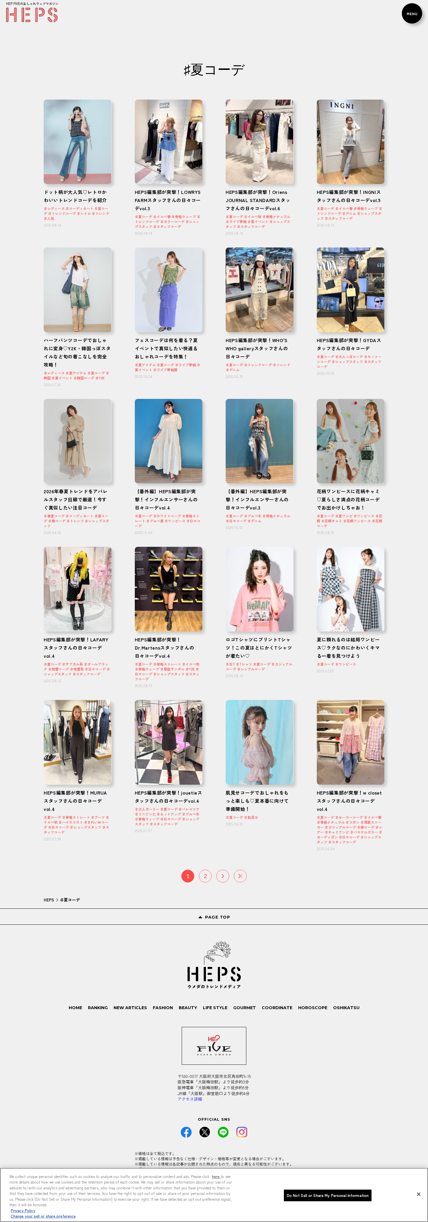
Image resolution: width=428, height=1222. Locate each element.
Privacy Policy (23, 1210)
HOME (75, 1007)
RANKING (98, 1007)
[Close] (418, 1194)
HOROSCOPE (312, 1007)
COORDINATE (277, 1007)
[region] (214, 1195)
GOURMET (244, 1007)
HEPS (49, 900)
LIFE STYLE (215, 1007)
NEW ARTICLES (130, 1007)
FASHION (163, 1007)
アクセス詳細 (190, 1099)
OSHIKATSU (346, 1007)
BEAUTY (188, 1007)
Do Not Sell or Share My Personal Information (328, 1195)
